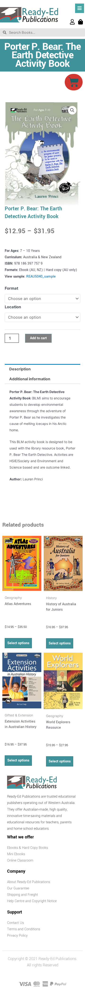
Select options (18, 643)
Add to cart (38, 338)
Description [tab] (20, 369)
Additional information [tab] (29, 378)
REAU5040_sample (41, 276)
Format (11, 288)
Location (13, 307)
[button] (72, 110)
